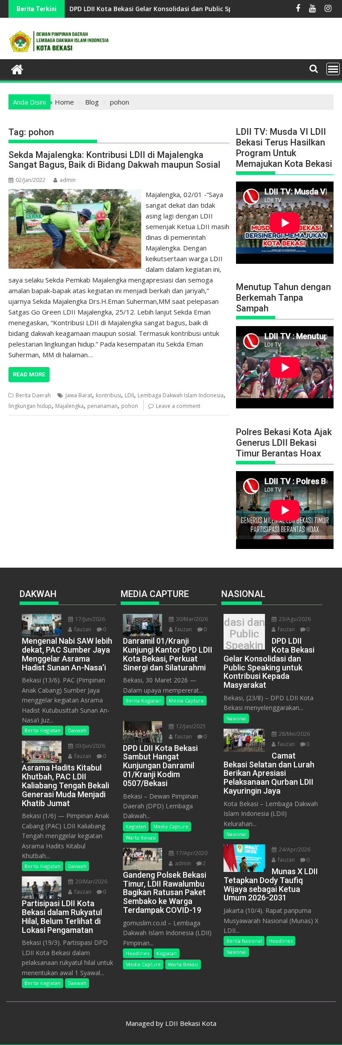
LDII (129, 395)
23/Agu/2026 (294, 619)
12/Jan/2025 (190, 726)
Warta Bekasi (141, 837)
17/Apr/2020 (191, 853)
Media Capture (186, 700)
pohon (129, 406)
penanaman (102, 406)
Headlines (137, 953)
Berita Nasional (244, 940)
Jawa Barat (78, 395)
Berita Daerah (33, 395)
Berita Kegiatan (42, 730)
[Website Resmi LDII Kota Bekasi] (17, 68)
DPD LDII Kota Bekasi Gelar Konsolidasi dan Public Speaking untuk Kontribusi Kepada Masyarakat (244, 634)
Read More (29, 374)
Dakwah (77, 730)
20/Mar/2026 (90, 881)
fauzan (82, 629)
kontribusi (108, 395)
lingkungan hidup (30, 406)
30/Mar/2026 (191, 619)
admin (68, 180)
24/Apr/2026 (293, 849)
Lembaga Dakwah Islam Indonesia (181, 395)
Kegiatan (136, 826)
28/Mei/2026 (293, 734)
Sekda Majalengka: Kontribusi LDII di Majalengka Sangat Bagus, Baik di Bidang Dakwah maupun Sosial (114, 159)
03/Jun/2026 (89, 746)
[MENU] (333, 69)
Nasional (236, 718)
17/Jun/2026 (89, 619)
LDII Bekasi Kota (190, 1023)
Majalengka (69, 406)
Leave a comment (178, 406)
